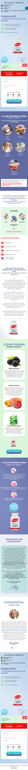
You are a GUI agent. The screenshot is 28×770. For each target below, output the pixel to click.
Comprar (14, 101)
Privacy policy (14, 768)
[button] (12, 647)
